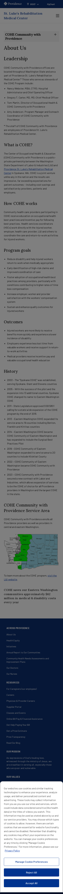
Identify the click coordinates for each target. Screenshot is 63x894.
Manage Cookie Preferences (31, 861)
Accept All (31, 883)
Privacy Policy (12, 850)
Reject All (31, 872)
